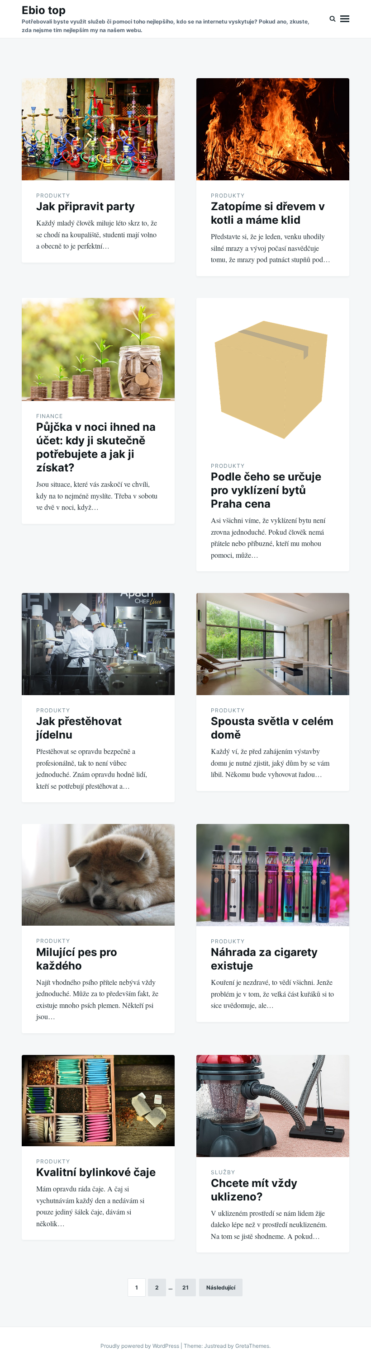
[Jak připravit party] (98, 129)
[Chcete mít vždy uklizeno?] (272, 1106)
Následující (220, 1287)
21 (185, 1287)
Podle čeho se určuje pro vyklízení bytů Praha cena (266, 490)
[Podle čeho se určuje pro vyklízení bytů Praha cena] (272, 374)
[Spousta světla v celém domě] (272, 644)
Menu (344, 19)
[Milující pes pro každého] (98, 875)
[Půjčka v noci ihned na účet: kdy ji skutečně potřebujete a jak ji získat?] (98, 349)
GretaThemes (252, 1345)
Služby (223, 1172)
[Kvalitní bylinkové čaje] (98, 1100)
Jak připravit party (85, 206)
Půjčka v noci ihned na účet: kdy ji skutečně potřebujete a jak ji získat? (96, 447)
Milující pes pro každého (76, 959)
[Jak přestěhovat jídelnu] (98, 644)
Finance (49, 416)
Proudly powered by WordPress (140, 1345)
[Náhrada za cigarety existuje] (272, 875)
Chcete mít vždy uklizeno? (254, 1190)
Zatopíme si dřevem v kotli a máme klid (268, 213)
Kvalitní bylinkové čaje (96, 1172)
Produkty (53, 195)
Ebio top (44, 10)
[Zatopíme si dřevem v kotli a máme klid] (272, 129)
